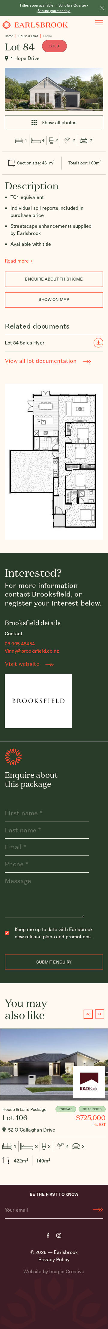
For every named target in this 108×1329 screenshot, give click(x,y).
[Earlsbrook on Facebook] (48, 1235)
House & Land (28, 36)
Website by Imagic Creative (53, 1271)
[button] (88, 1014)
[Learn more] (54, 1099)
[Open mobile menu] (99, 22)
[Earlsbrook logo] (35, 25)
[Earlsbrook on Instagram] (58, 1235)
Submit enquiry (54, 962)
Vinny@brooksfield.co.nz (32, 651)
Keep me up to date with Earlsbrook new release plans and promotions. (54, 933)
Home (9, 36)
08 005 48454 (20, 643)
